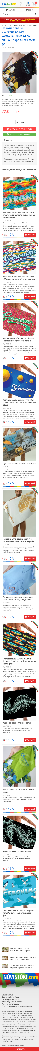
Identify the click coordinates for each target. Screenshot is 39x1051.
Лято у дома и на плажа (17, 25)
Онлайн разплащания (10, 999)
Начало (4, 25)
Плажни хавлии (32, 25)
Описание (8, 140)
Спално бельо (7, 995)
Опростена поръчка (20, 134)
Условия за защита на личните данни (17, 1006)
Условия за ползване (10, 1004)
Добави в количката (20, 129)
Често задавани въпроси (12, 1002)
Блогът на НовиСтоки (10, 997)
